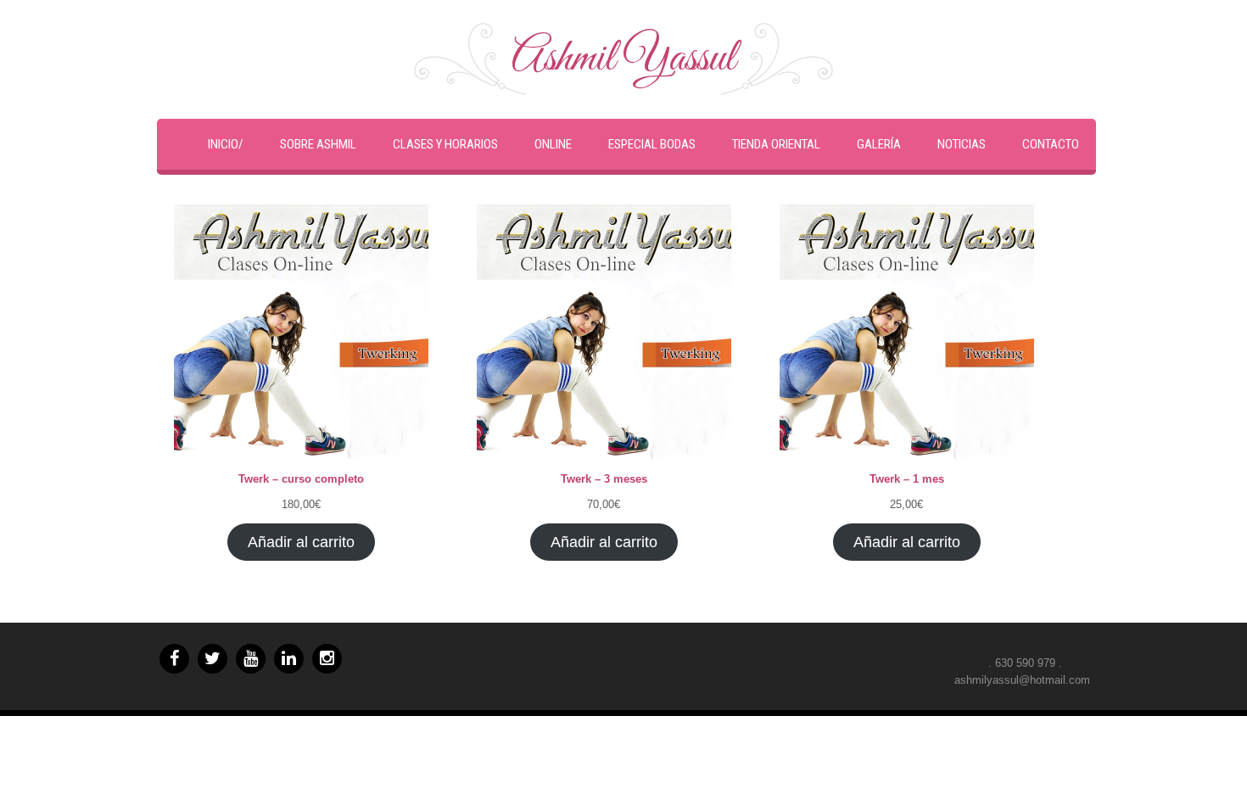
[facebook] (174, 659)
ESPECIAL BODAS (652, 144)
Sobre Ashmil (318, 144)
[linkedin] (289, 659)
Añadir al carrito (301, 542)
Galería (879, 144)
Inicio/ (225, 144)
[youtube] (251, 659)
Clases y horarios (445, 144)
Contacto (1050, 144)
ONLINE (553, 144)
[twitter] (212, 659)
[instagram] (327, 659)
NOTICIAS (961, 144)
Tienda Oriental (776, 144)
